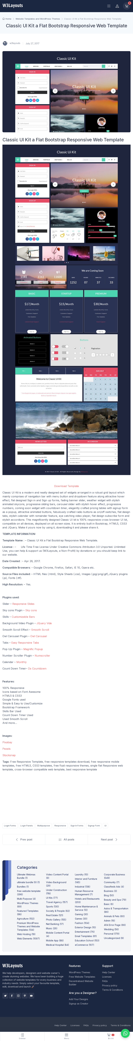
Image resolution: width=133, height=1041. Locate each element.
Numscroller (42, 655)
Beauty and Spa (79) (115, 899)
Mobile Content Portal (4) (57, 934)
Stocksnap (9, 755)
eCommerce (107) (84, 944)
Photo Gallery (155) (56, 919)
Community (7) (112, 882)
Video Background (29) (56, 884)
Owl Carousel (38, 636)
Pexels (6, 748)
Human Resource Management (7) (84, 893)
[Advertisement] (66, 796)
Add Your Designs (78, 999)
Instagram (18, 996)
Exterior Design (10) (85, 927)
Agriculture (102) (26, 918)
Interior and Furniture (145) (86, 880)
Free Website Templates (82, 976)
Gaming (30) (81, 914)
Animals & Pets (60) (114, 916)
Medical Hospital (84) (57, 944)
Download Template (66, 486)
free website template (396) (29, 893)
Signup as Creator (78, 1003)
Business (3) (110, 891)
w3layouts (14, 43)
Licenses (107, 976)
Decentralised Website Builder (81, 983)
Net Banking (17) (55, 924)
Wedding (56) (111, 929)
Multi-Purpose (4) (26, 898)
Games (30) (81, 918)
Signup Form (94, 825)
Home (8, 18)
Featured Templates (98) (27, 913)
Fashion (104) (82, 923)
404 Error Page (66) (115, 925)
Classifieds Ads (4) (114, 886)
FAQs (105, 981)
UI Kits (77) (52, 897)
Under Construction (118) (56, 892)
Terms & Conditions (112, 989)
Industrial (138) (82, 886)
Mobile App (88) (55, 940)
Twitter (5, 996)
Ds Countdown (37, 668)
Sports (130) (52, 906)
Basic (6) (109, 904)
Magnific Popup (33, 649)
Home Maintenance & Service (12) (86, 908)
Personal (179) (112, 933)
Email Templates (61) (86, 936)
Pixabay (7, 742)
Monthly (21, 662)
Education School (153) (87, 940)
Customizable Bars (24, 616)
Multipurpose (43, 825)
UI (105, 825)
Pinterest (25, 996)
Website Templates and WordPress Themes (38, 18)
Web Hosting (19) (26, 934)
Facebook (12, 996)
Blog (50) (109, 895)
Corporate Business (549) (114, 876)
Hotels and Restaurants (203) (87, 900)
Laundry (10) (81, 874)
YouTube (31, 996)
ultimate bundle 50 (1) (28, 882)
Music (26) (51, 928)
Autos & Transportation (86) (116, 910)
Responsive (60, 825)
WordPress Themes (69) (27, 905)
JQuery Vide (44, 623)
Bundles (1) (23, 886)
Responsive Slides (23, 603)
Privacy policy (109, 985)
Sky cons (31, 610)
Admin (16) (109, 920)
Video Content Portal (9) (57, 876)
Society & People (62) (58, 911)
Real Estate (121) (54, 915)
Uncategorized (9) (114, 938)
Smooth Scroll (40, 629)
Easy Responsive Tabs (25, 642)
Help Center (108, 972)
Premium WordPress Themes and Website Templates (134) (28, 926)
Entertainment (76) (85, 931)
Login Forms (10, 825)
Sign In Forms (77, 825)
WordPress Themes (79, 972)
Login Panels (26, 825)
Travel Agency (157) (57, 902)
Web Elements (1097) (28, 938)
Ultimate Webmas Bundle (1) (26, 876)
